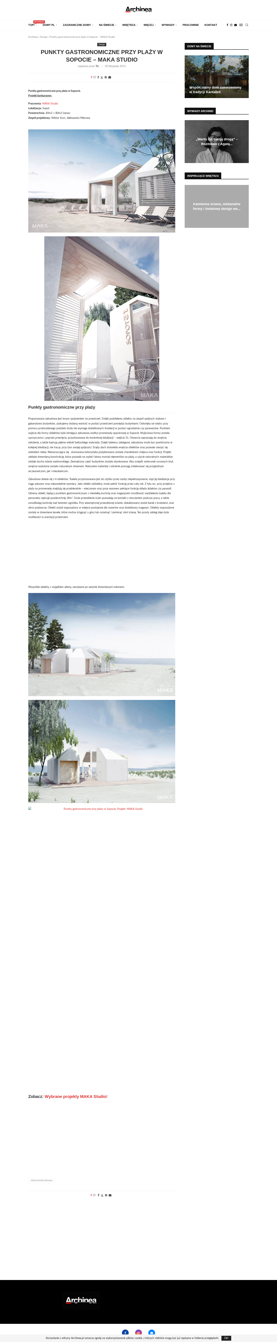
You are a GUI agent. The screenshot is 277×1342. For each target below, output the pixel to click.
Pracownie (191, 24)
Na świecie (106, 24)
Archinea (33, 37)
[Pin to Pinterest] (106, 77)
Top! (32, 24)
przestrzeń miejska (41, 1181)
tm (97, 66)
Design (43, 37)
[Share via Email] (109, 77)
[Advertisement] (101, 554)
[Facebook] (227, 24)
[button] (188, 76)
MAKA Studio (50, 103)
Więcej (149, 24)
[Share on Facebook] (98, 77)
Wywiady (168, 24)
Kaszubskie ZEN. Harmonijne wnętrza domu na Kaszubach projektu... (216, 206)
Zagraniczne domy (77, 24)
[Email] (235, 24)
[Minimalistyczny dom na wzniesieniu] (217, 76)
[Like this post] (94, 77)
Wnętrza (128, 24)
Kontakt (210, 24)
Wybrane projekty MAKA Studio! (76, 1096)
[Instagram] (231, 24)
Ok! (226, 1338)
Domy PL (49, 24)
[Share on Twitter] (101, 78)
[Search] (247, 24)
